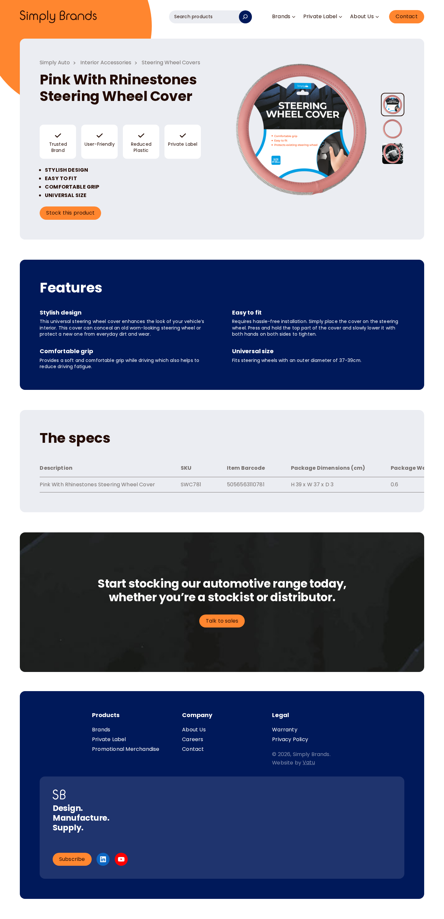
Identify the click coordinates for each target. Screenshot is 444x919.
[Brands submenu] (293, 17)
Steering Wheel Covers (171, 62)
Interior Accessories (105, 62)
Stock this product (70, 213)
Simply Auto (55, 62)
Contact (406, 16)
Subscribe (72, 859)
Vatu (309, 762)
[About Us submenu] (377, 17)
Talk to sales (222, 621)
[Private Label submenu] (341, 17)
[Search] (245, 16)
